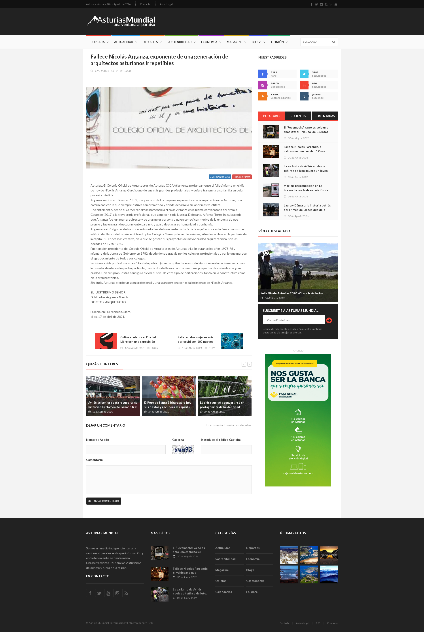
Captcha (178, 439)
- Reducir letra (241, 177)
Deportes (150, 42)
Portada (98, 42)
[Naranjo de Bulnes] (289, 555)
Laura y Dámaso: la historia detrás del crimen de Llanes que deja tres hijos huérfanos (307, 210)
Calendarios (223, 592)
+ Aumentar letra (220, 177)
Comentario (94, 460)
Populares (271, 116)
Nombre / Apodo (97, 439)
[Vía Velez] (289, 574)
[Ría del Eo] (309, 574)
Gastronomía (255, 581)
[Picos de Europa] (329, 574)
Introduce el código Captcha (220, 439)
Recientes (298, 116)
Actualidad (123, 42)
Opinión (277, 42)
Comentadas (324, 116)
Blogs (256, 42)
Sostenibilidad (179, 42)
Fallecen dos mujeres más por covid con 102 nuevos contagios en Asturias (196, 341)
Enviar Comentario (105, 501)
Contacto (145, 4)
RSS (318, 623)
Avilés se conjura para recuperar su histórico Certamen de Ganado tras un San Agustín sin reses (113, 407)
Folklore (252, 592)
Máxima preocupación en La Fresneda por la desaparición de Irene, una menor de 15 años (306, 190)
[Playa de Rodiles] (309, 555)
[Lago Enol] (329, 555)
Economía (209, 42)
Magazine (234, 42)
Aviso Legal (166, 4)
